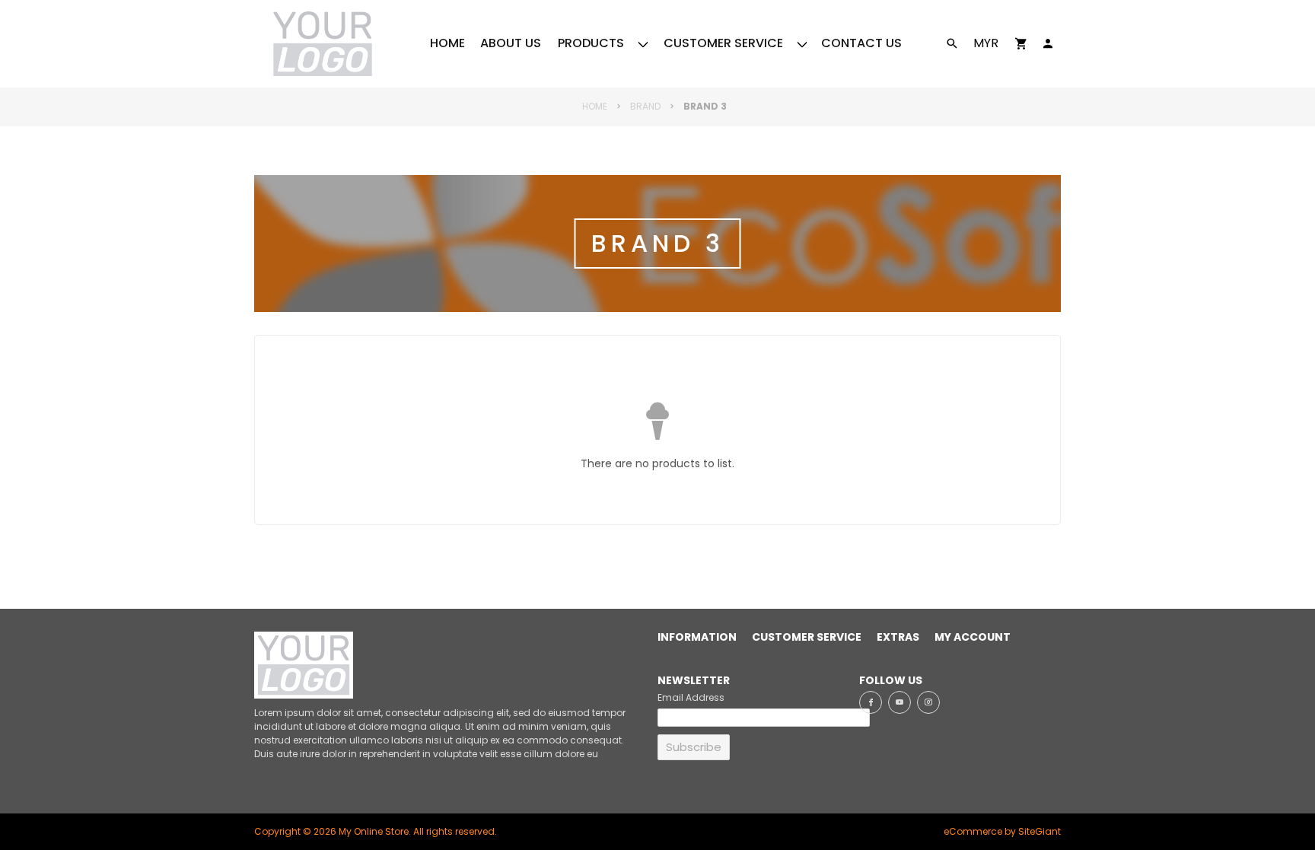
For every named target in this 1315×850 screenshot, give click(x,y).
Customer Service (806, 638)
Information (697, 638)
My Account (973, 638)
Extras (898, 638)
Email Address (691, 697)
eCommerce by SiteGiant (1002, 831)
